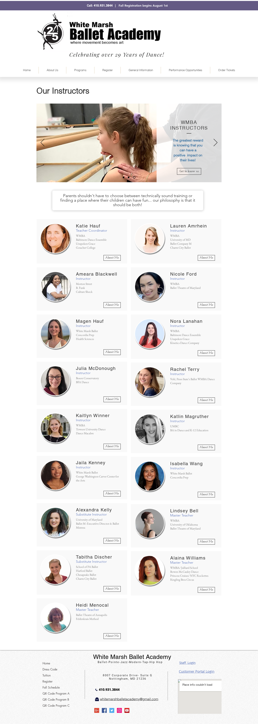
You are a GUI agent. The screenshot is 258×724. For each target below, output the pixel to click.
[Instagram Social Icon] (119, 710)
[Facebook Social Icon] (104, 710)
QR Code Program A (56, 694)
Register (47, 681)
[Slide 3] (134, 177)
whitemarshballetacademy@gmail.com (129, 699)
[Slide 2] (128, 177)
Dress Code (49, 669)
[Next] (215, 143)
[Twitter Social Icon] (111, 710)
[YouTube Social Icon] (126, 710)
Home (46, 663)
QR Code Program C (56, 706)
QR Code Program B (55, 700)
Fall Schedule (51, 687)
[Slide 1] (123, 177)
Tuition (46, 675)
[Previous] (42, 143)
